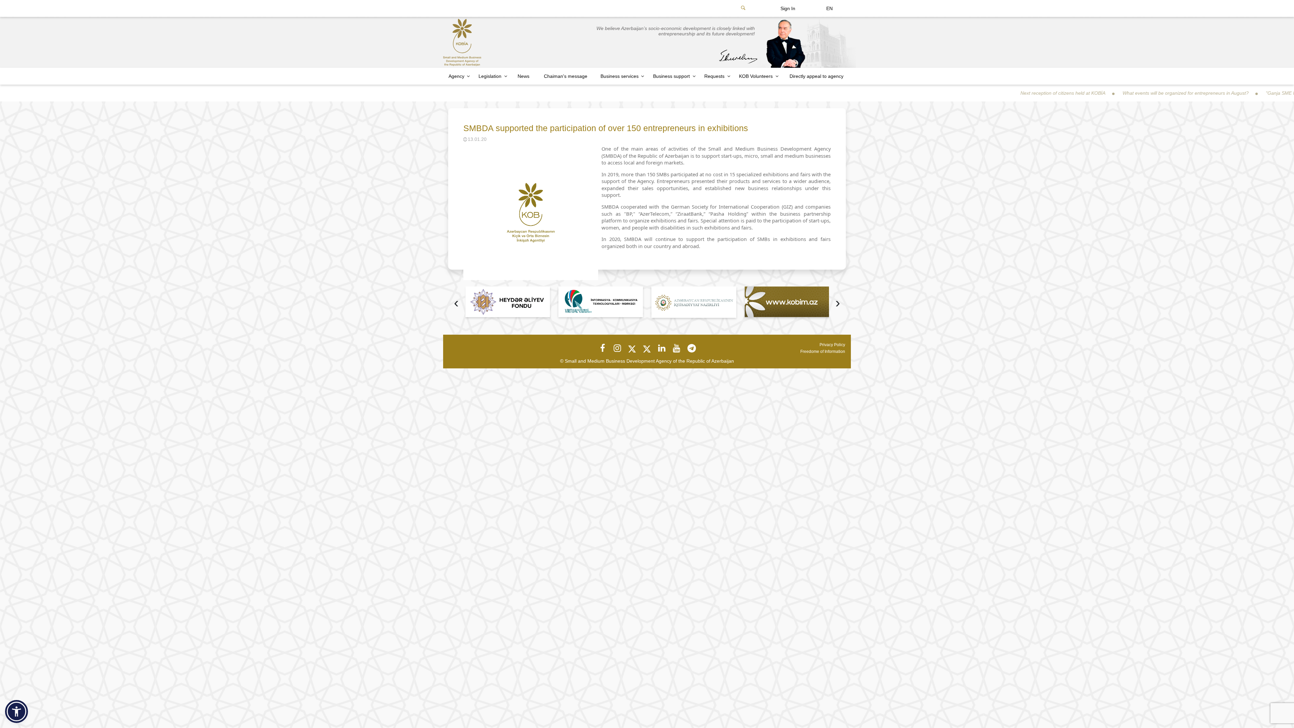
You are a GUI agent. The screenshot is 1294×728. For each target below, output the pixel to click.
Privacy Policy (832, 344)
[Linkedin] (662, 348)
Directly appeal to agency (816, 76)
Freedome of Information (822, 351)
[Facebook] (602, 348)
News (523, 76)
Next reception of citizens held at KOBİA (1016, 93)
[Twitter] (632, 348)
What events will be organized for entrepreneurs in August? (1139, 93)
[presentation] (456, 303)
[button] (16, 711)
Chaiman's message (565, 76)
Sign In (787, 8)
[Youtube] (676, 348)
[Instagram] (617, 348)
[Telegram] (691, 348)
